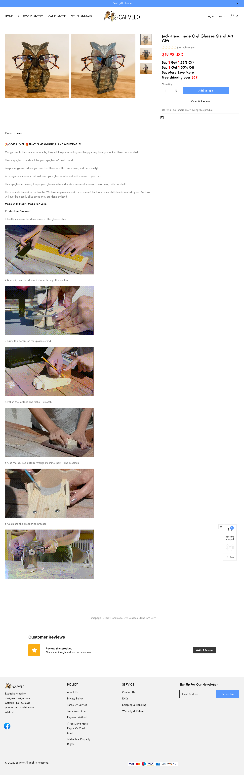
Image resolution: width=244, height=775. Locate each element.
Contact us (128, 692)
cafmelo (20, 762)
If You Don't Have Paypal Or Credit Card (77, 728)
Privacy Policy (75, 698)
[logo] (122, 16)
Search (222, 16)
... (98, 16)
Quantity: (167, 84)
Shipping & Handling (134, 705)
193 (168, 110)
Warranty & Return (133, 711)
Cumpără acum (200, 101)
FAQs (125, 698)
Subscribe (228, 694)
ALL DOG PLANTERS (30, 16)
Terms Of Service (77, 705)
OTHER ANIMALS (81, 16)
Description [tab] (13, 133)
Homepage (94, 618)
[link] (146, 39)
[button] (179, 48)
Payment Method (76, 717)
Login (210, 16)
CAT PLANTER (57, 16)
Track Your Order (76, 711)
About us (72, 692)
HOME (9, 16)
